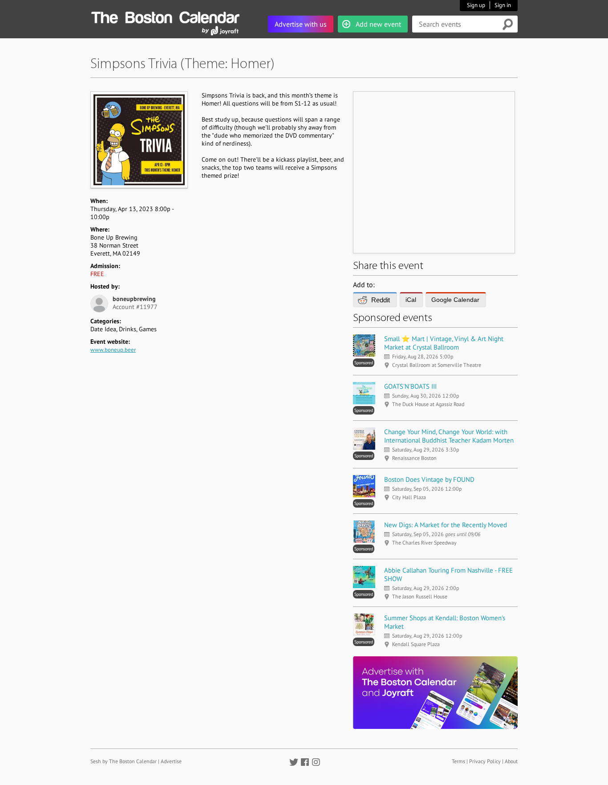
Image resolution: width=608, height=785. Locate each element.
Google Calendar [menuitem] (455, 299)
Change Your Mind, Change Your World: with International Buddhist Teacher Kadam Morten (449, 435)
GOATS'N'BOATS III (410, 386)
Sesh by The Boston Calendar (123, 761)
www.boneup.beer (113, 350)
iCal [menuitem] (410, 299)
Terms (458, 761)
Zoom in (138, 139)
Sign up (476, 5)
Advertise (171, 761)
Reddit (380, 300)
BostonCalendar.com (165, 16)
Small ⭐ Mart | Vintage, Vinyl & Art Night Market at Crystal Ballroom (443, 342)
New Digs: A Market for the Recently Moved (445, 525)
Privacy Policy (485, 761)
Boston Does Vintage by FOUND (429, 479)
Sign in (503, 5)
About (511, 761)
